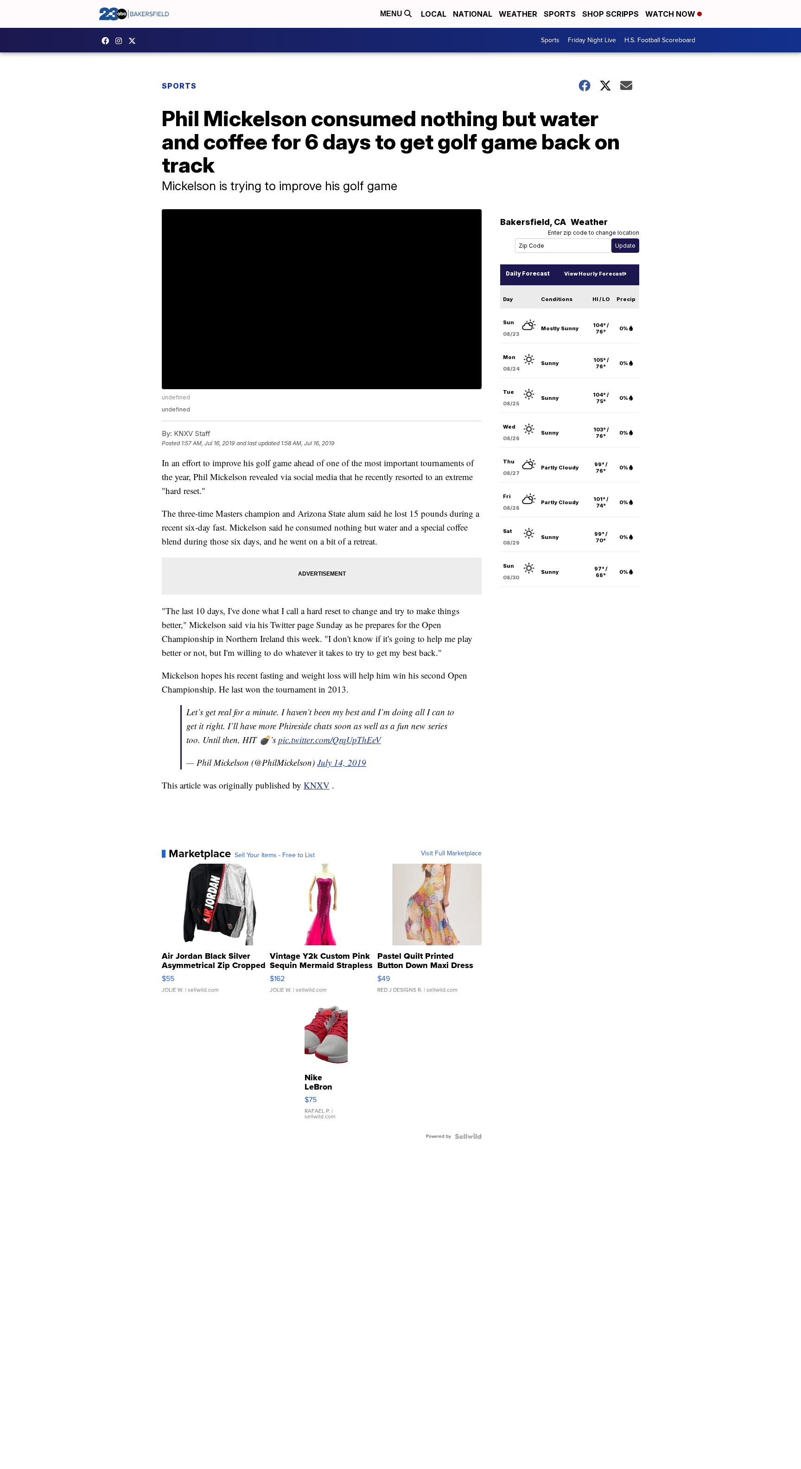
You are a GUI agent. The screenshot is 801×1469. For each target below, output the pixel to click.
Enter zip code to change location (593, 232)
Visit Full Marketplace (451, 853)
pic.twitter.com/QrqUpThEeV (329, 739)
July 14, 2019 (341, 762)
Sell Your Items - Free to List (275, 855)
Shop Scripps (610, 14)
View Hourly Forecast (594, 273)
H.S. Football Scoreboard (659, 40)
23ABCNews (121, 41)
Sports (560, 14)
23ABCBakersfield (108, 41)
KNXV (317, 785)
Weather (518, 14)
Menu (392, 14)
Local (433, 14)
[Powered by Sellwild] (468, 1136)
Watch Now (671, 14)
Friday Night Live (592, 40)
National (472, 14)
